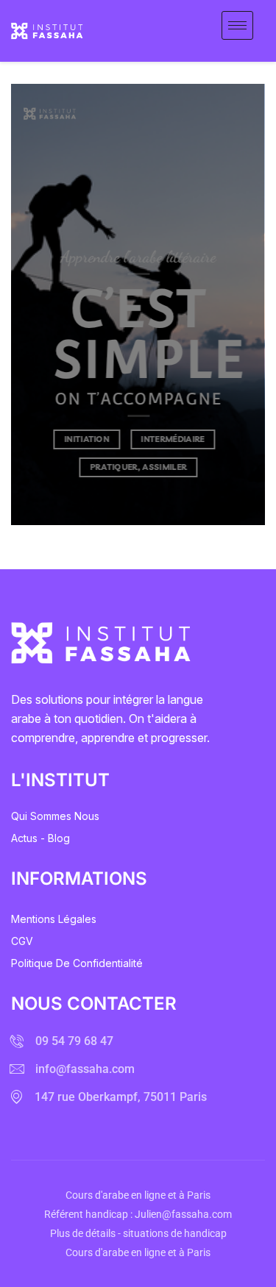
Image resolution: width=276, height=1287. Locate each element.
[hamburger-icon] (238, 25)
